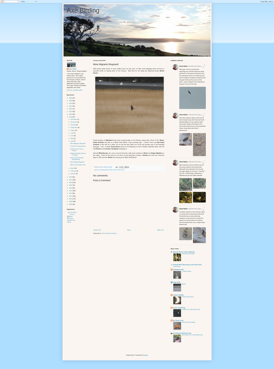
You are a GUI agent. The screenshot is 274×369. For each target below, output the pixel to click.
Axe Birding (83, 10)
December (74, 119)
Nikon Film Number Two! (77, 165)
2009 (70, 201)
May (72, 138)
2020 (70, 114)
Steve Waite (73, 69)
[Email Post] (116, 167)
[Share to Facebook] (126, 167)
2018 (70, 177)
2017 (70, 180)
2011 (70, 196)
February (74, 171)
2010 (70, 199)
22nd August (176, 266)
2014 (70, 188)
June (72, 135)
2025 (70, 100)
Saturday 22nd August (188, 253)
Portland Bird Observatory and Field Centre (187, 264)
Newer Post (97, 230)
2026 (70, 98)
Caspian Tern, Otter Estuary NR (191, 309)
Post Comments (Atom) (109, 233)
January (73, 173)
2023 (70, 106)
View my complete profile (74, 90)
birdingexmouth (178, 269)
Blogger (145, 355)
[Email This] (120, 167)
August (73, 130)
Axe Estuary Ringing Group (182, 333)
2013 (70, 190)
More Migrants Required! (77, 143)
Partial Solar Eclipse (188, 297)
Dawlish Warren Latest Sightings (184, 252)
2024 (70, 103)
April (72, 141)
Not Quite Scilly (178, 320)
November (74, 122)
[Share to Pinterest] (128, 167)
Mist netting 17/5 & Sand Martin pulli (192, 335)
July (72, 133)
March (73, 168)
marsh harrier (117, 169)
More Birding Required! (77, 162)
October (73, 125)
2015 (70, 185)
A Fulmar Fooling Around (77, 146)
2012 (70, 193)
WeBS (183, 284)
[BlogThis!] (122, 167)
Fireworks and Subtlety (188, 322)
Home (129, 230)
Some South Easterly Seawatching (76, 158)
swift (122, 169)
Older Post (160, 230)
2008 (70, 204)
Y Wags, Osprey (186, 271)
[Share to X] (124, 167)
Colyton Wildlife (178, 295)
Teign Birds (177, 282)
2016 (70, 182)
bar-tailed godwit (103, 169)
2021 (70, 111)
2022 (70, 109)
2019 (70, 117)
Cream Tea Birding (179, 308)
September (74, 127)
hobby (110, 169)
